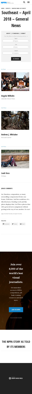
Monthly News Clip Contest (19, 8)
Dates (16, 44)
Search (24, 1)
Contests (8, 8)
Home (2, 8)
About (8, 33)
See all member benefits (16, 318)
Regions (16, 38)
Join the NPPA (16, 310)
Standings (15, 33)
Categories (16, 50)
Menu (28, 1)
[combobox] (16, 41)
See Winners (16, 59)
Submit (23, 33)
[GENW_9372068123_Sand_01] (15, 168)
